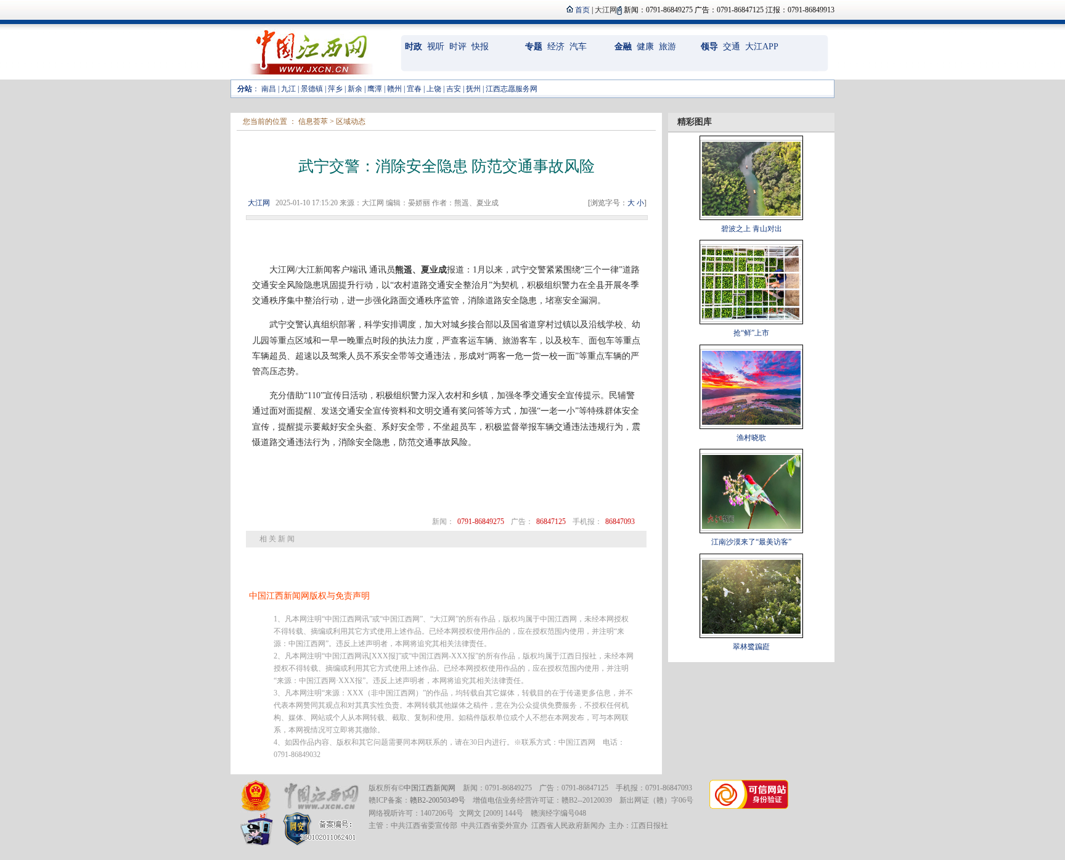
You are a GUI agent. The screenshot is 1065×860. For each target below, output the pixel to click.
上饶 (433, 88)
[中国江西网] (321, 796)
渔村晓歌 (751, 437)
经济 (556, 46)
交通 (731, 46)
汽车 (578, 46)
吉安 (453, 88)
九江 (288, 88)
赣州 (394, 88)
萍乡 (335, 88)
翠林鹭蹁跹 (751, 646)
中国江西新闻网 (429, 788)
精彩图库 (694, 121)
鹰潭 (374, 88)
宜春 (414, 88)
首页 (582, 10)
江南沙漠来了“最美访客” (751, 542)
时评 (458, 46)
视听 (435, 46)
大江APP (761, 46)
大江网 (259, 203)
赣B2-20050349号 (437, 800)
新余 (355, 88)
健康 (645, 46)
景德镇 (312, 88)
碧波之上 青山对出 (751, 228)
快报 (480, 46)
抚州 (473, 88)
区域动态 (350, 121)
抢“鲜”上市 (751, 333)
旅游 (667, 46)
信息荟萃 (313, 121)
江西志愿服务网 (511, 88)
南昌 (268, 88)
